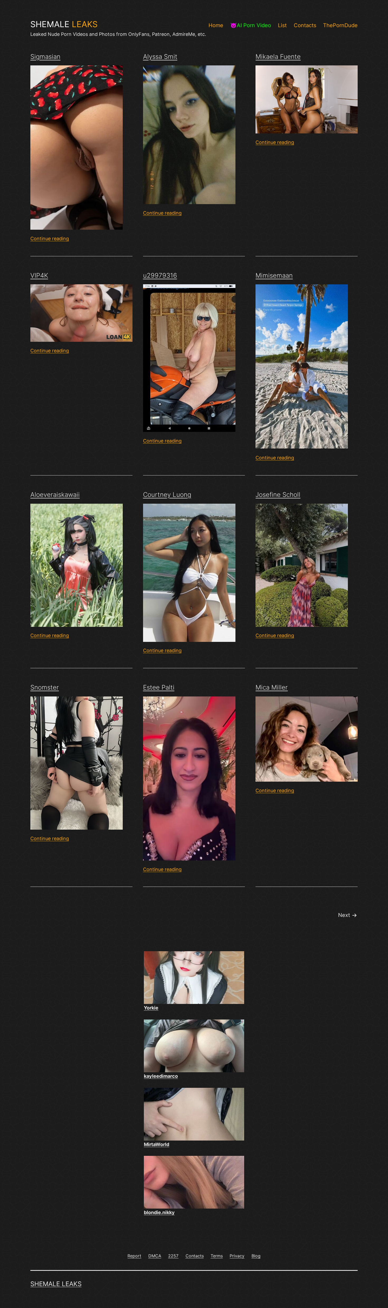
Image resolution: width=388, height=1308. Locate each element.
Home (216, 25)
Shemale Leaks (56, 1284)
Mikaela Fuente (278, 56)
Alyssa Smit (160, 56)
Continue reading (49, 238)
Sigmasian (45, 56)
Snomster (44, 687)
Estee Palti (158, 687)
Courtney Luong (167, 494)
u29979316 (160, 275)
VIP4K (39, 275)
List (282, 25)
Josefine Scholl (277, 494)
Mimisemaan (274, 275)
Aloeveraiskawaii (55, 494)
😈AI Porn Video (250, 25)
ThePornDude (340, 25)
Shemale (64, 24)
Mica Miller (271, 687)
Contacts (305, 25)
